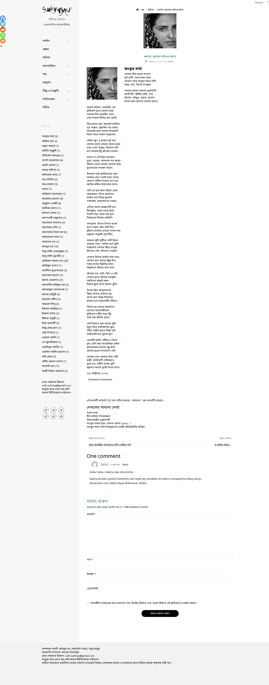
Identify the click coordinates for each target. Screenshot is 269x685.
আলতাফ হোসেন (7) (52, 275)
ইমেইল (91, 574)
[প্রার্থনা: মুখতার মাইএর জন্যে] (159, 30)
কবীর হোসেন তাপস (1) (54, 361)
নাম (90, 559)
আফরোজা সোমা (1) (52, 237)
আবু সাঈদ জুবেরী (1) (53, 256)
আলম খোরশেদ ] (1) (52, 280)
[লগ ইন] (53, 410)
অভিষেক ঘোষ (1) (51, 174)
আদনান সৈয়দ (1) (51, 213)
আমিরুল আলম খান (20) (55, 261)
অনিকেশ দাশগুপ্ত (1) (52, 155)
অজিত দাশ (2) (49, 141)
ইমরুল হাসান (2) (50, 313)
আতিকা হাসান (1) (51, 208)
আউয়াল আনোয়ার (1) (53, 194)
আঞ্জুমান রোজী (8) (51, 203)
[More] (3, 41)
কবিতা (151, 9)
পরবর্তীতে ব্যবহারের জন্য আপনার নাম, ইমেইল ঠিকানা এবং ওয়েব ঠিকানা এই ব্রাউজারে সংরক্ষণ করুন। (143, 603)
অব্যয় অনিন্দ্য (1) (51, 170)
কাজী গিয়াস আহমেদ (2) (54, 371)
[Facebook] (3, 18)
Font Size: (259, 3)
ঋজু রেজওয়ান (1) (51, 328)
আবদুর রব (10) (50, 246)
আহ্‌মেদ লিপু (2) (50, 304)
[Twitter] (3, 24)
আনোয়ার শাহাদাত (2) (53, 222)
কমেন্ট (91, 514)
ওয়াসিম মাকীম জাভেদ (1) (55, 352)
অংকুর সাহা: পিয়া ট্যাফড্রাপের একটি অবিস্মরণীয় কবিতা (116, 427)
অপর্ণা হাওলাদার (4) (52, 160)
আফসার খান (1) (50, 242)
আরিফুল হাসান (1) (52, 265)
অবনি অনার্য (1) (50, 165)
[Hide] (1, 46)
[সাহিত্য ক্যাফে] (57, 11)
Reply (125, 464)
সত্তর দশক (92, 413)
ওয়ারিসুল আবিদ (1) (52, 347)
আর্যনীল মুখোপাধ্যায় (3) (54, 270)
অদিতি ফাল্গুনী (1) (51, 151)
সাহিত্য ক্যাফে (56, 20)
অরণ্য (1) (47, 189)
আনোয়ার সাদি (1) (51, 227)
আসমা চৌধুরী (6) (51, 294)
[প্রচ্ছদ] (45, 410)
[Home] (137, 9)
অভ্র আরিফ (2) (49, 179)
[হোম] (61, 416)
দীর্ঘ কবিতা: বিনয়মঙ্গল (98, 416)
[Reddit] (3, 29)
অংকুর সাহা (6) (50, 136)
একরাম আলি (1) (51, 337)
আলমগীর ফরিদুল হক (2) (55, 285)
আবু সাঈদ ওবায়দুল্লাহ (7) (55, 251)
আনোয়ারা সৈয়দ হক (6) (54, 232)
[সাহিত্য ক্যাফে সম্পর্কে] (45, 416)
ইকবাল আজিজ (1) (52, 308)
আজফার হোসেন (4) (52, 198)
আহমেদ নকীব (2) (51, 299)
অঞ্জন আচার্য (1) (50, 146)
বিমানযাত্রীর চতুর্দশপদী (98, 420)
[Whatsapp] (3, 35)
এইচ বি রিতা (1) (50, 332)
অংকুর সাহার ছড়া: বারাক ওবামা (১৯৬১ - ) (109, 423)
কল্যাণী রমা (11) (50, 366)
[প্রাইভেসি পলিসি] (53, 416)
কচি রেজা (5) (49, 356)
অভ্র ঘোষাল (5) (50, 184)
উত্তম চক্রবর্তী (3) (50, 323)
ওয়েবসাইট (92, 588)
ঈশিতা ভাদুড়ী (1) (50, 318)
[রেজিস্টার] (61, 410)
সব (142, 9)
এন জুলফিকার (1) (51, 342)
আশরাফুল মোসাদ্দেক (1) (55, 289)
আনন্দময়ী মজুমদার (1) (54, 218)
